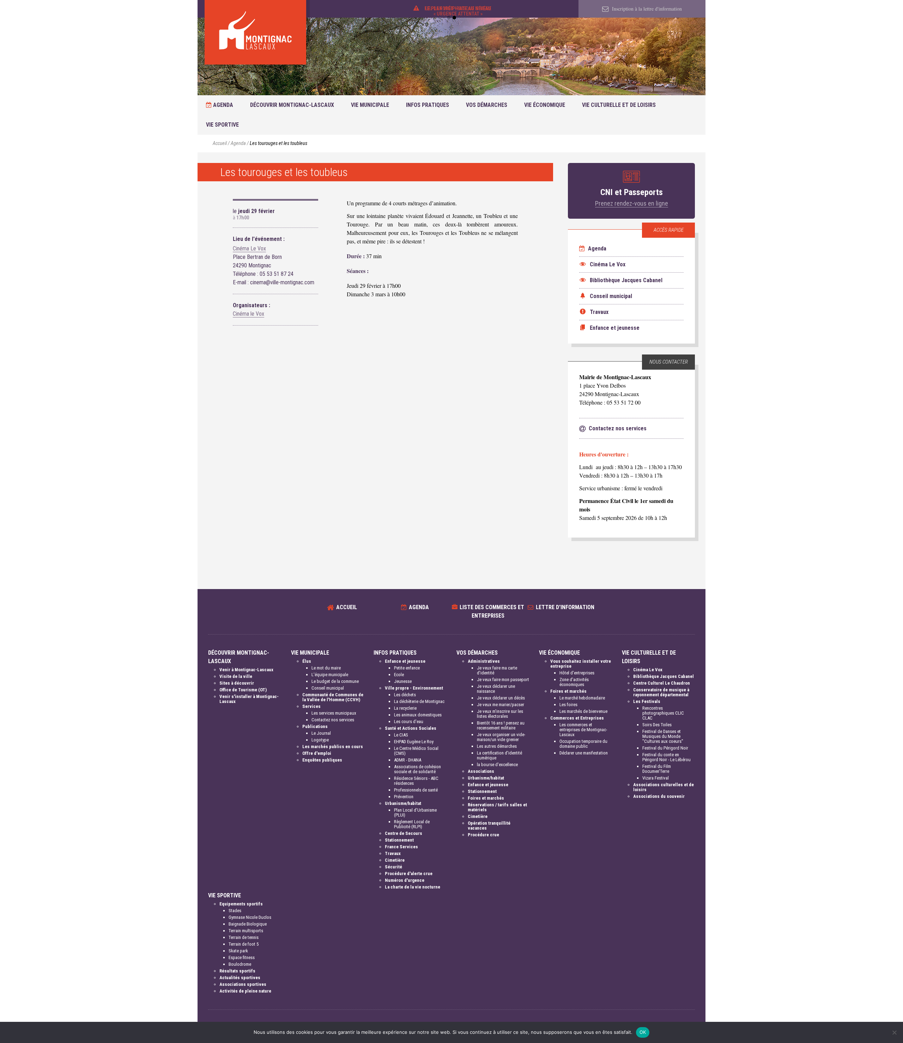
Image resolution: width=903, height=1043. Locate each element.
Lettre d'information (565, 607)
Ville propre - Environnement (414, 688)
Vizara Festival (655, 778)
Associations (481, 771)
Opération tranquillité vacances (489, 825)
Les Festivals (646, 701)
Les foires (568, 704)
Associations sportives (242, 984)
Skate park (238, 950)
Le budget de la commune (335, 681)
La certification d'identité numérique (499, 755)
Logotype (320, 739)
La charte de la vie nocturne (412, 887)
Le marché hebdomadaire (582, 698)
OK (643, 1032)
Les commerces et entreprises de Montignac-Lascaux (583, 729)
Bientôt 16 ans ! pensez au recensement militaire (501, 725)
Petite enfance (407, 668)
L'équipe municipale (329, 674)
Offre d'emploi (316, 753)
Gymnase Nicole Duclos (250, 917)
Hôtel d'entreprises (576, 672)
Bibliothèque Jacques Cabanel (663, 676)
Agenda (222, 105)
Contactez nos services (332, 719)
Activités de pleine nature (245, 991)
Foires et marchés (486, 798)
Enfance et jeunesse (405, 661)
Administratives (484, 661)
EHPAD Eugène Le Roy (414, 741)
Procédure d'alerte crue (408, 873)
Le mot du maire (326, 668)
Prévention (403, 796)
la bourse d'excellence (497, 764)
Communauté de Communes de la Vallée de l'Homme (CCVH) (332, 697)
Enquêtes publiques (322, 760)
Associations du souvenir (659, 796)
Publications (315, 726)
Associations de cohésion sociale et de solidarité (417, 769)
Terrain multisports (246, 930)
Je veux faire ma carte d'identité (497, 670)
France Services (401, 846)
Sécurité (393, 866)
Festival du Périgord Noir (665, 748)
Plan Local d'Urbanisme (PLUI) (415, 812)
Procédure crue (483, 834)
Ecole (399, 674)
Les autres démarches (497, 746)
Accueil (220, 143)
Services (311, 706)
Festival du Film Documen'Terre (656, 769)
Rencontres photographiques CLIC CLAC (663, 713)
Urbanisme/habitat (403, 803)
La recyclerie (405, 708)
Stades (235, 910)
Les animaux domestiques (418, 714)
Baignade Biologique (248, 924)
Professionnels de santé (416, 790)
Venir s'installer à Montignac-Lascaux (249, 699)
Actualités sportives (239, 977)
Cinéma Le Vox (249, 248)
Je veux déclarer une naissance (496, 689)
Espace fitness (242, 957)
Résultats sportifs (237, 971)
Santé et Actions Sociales (410, 728)
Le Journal (321, 733)
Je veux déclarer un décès (501, 698)
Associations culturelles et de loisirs (663, 787)
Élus (306, 661)
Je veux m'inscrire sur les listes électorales (500, 714)
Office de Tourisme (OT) (243, 689)
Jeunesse (403, 681)
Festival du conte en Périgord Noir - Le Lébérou (666, 757)
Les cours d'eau (408, 721)
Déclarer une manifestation (583, 753)
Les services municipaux (333, 713)
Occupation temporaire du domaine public (583, 744)
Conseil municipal (327, 688)
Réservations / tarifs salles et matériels (497, 807)
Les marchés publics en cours (332, 746)
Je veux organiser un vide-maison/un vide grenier (501, 737)
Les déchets (405, 694)
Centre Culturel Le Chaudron (661, 683)
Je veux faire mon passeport (503, 679)
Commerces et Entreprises (577, 718)
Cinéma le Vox (248, 313)
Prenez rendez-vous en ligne (631, 203)
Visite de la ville (235, 676)
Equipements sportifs (241, 903)
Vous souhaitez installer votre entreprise (580, 664)
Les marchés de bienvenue (583, 711)
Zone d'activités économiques (574, 682)
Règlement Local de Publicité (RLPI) (412, 824)
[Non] (894, 1032)
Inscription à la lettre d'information (646, 8)
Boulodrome (240, 964)
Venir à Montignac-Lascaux (246, 669)
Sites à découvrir (236, 683)
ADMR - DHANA (407, 760)
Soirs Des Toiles (657, 724)
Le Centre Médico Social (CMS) (416, 751)
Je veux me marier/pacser (500, 704)
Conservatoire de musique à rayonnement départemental (661, 692)
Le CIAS (401, 735)
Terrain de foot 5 (244, 944)
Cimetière (395, 860)
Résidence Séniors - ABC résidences (416, 781)
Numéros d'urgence (404, 880)
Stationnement (399, 840)
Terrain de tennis (244, 937)
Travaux (393, 853)
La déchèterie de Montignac (419, 701)
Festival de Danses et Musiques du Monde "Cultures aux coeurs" (662, 736)
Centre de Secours (403, 833)
